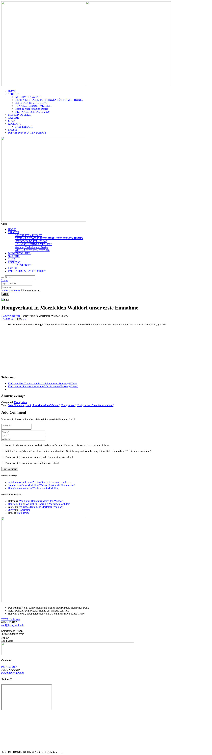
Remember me (32, 290)
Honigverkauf (68, 405)
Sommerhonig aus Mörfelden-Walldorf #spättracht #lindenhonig (41, 485)
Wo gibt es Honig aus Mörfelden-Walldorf (41, 501)
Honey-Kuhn (15, 504)
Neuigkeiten (14, 315)
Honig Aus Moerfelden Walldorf (42, 405)
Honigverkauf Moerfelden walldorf (95, 405)
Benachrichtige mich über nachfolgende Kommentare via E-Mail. (39, 457)
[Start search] (2, 277)
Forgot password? (10, 290)
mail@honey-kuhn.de (12, 625)
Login (4, 280)
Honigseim (24, 509)
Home (4, 315)
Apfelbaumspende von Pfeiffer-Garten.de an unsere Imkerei (39, 482)
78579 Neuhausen (10, 619)
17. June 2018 (8, 318)
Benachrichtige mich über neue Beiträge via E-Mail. (32, 463)
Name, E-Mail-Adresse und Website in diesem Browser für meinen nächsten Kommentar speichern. (57, 445)
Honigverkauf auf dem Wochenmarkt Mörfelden (33, 488)
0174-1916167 (9, 666)
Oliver (11, 509)
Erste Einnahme (16, 405)
